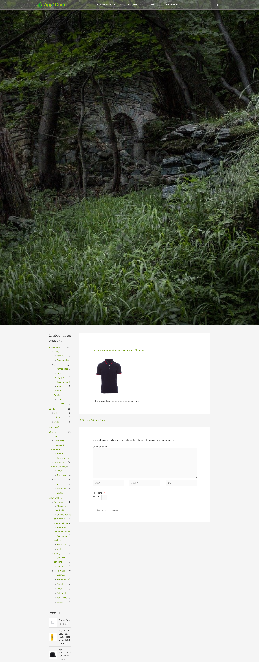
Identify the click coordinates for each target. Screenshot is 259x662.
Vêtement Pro (55, 498)
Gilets (59, 483)
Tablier (57, 395)
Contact (154, 5)
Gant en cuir (62, 566)
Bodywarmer (63, 579)
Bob (56, 436)
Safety (57, 553)
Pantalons (61, 584)
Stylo (56, 422)
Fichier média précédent (92, 420)
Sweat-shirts (63, 458)
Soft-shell (61, 488)
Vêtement (53, 432)
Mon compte (171, 5)
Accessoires (54, 347)
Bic (55, 413)
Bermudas (62, 575)
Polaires (61, 453)
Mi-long (60, 403)
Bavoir (60, 355)
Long (59, 399)
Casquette (59, 440)
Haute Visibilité (61, 523)
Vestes (57, 479)
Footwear (58, 502)
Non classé (54, 427)
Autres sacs (62, 369)
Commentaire (100, 446)
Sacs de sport (63, 382)
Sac (56, 364)
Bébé (56, 351)
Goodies (53, 409)
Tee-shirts (62, 475)
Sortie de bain (63, 360)
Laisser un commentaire (104, 350)
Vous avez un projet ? (132, 5)
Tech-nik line (60, 571)
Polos (59, 470)
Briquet (57, 417)
